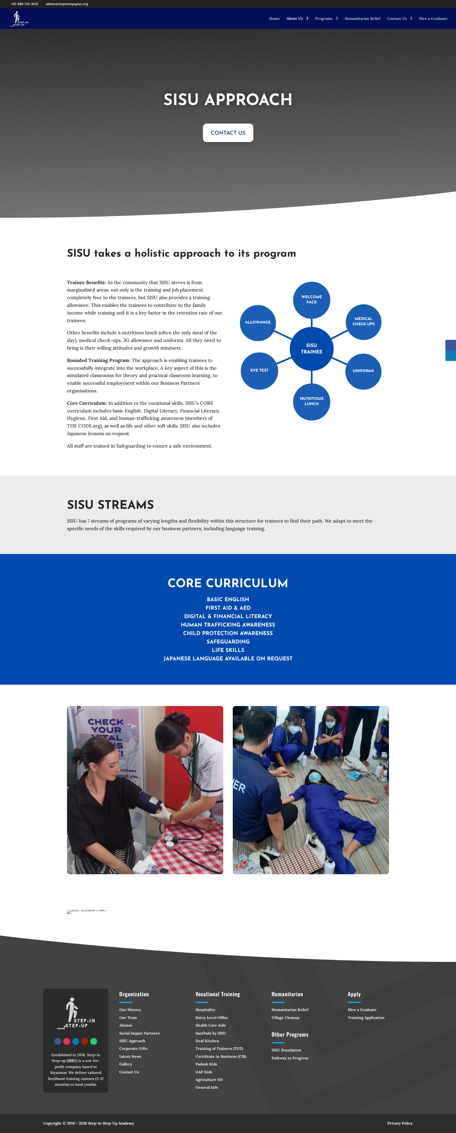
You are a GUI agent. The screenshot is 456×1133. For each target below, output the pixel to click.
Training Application (366, 1017)
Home (274, 19)
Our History (130, 1009)
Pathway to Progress (290, 1058)
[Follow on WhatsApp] (93, 1041)
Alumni (125, 1025)
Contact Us (397, 19)
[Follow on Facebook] (57, 1041)
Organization (134, 994)
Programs (323, 19)
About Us (295, 19)
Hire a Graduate (433, 19)
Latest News (130, 1056)
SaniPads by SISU (211, 1033)
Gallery (125, 1064)
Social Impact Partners (139, 1033)
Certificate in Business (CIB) (221, 1056)
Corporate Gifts (133, 1048)
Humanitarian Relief (362, 19)
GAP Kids (204, 1072)
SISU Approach (132, 1040)
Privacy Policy (400, 1123)
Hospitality (205, 1009)
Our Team (128, 1017)
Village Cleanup (285, 1017)
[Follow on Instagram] (66, 1041)
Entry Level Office (212, 1017)
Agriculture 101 (209, 1079)
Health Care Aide (211, 1025)
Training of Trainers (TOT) (219, 1048)
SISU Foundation (286, 1050)
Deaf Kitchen (207, 1040)
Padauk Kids (206, 1064)
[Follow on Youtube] (84, 1041)
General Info (207, 1087)
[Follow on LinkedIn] (75, 1041)
